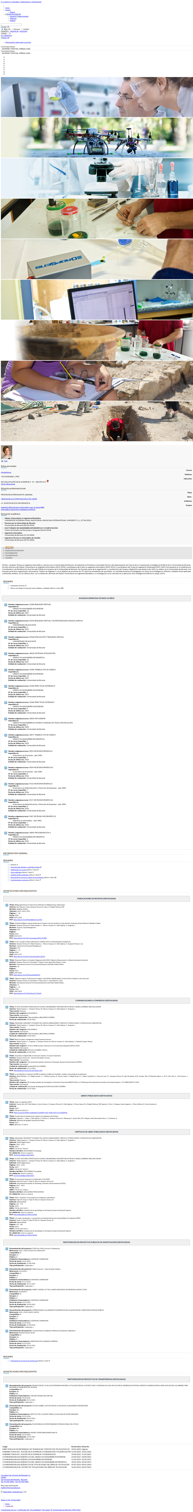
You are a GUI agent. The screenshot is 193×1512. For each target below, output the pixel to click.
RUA (5, 461)
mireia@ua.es (6, 472)
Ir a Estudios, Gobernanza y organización (25, 2)
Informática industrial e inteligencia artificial (18, 509)
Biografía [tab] (9, 548)
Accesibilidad (35, 1510)
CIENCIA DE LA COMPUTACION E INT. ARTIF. (19, 499)
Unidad (26, 29)
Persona (16, 29)
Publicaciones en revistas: (19, 870)
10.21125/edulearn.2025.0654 (24, 1155)
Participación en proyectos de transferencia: (24, 1361)
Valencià (13, 18)
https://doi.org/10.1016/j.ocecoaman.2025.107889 (30, 938)
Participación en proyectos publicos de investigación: (27, 877)
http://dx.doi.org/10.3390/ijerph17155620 (27, 993)
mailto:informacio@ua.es (10, 1488)
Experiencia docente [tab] (14, 551)
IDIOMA (17, 14)
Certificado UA (23, 1510)
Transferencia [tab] (11, 555)
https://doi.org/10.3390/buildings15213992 (28, 920)
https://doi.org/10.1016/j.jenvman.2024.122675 (29, 956)
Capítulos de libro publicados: (20, 875)
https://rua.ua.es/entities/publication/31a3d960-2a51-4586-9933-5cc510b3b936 (40, 1113)
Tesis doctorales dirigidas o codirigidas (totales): (25, 867)
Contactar (9, 1506)
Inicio (7, 8)
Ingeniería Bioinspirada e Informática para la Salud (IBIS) (22, 507)
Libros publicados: (16, 872)
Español (13, 16)
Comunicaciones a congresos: (20, 880)
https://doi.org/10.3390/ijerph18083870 (27, 975)
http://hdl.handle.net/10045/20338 (25, 1214)
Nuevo (7, 10)
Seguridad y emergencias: (13, 1492)
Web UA (7, 29)
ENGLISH (23, 31)
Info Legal (46, 1510)
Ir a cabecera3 (6, 36)
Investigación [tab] (11, 553)
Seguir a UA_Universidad (10, 1500)
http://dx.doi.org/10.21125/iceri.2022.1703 (28, 1070)
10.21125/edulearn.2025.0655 (24, 1175)
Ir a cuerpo (5, 2)
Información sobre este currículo (18, 42)
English (12, 21)
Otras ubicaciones (8, 484)
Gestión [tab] (8, 558)
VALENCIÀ (14, 31)
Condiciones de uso (8, 1510)
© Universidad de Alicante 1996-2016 (66, 1510)
